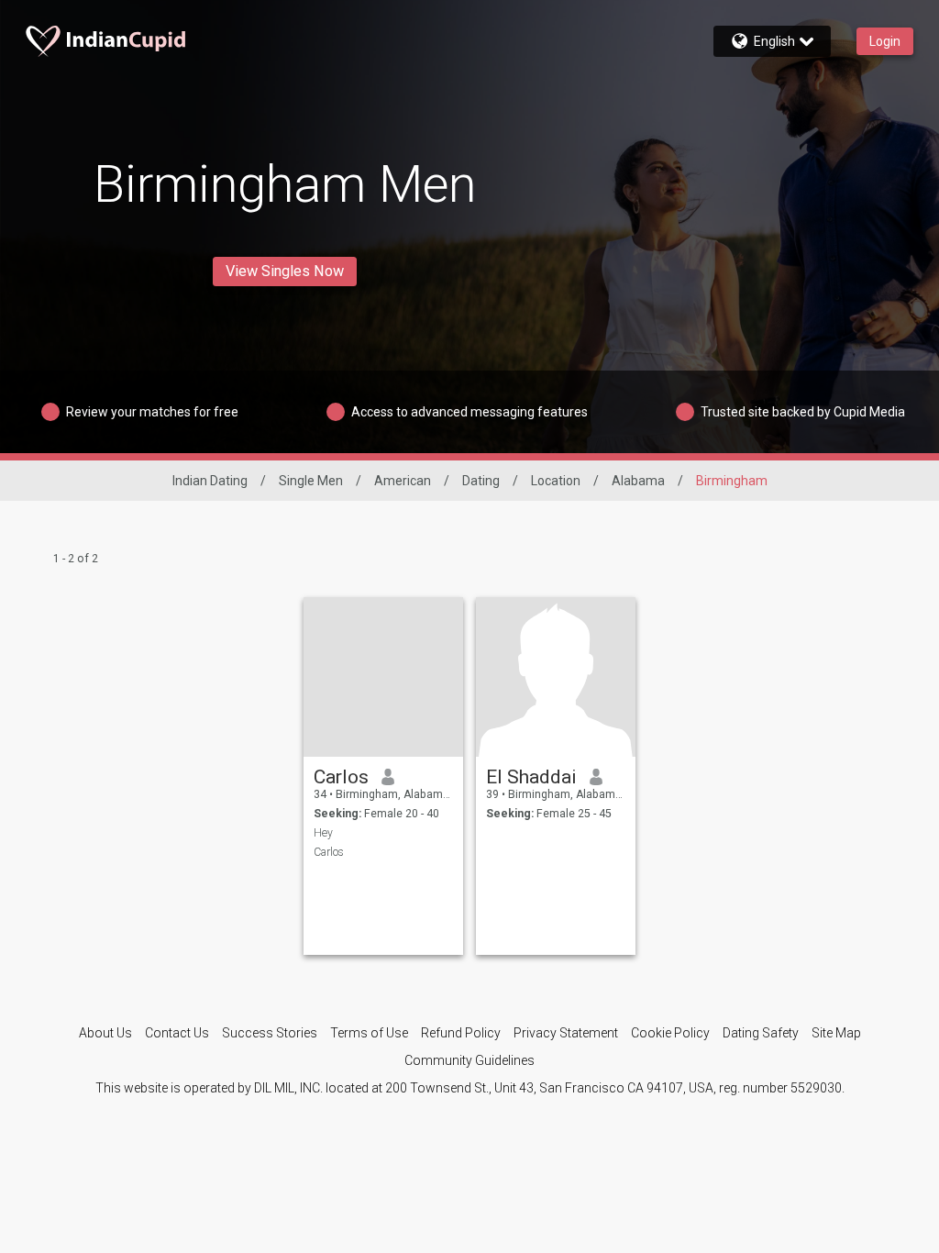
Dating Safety (761, 1033)
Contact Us (177, 1033)
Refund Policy (461, 1033)
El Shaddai (531, 777)
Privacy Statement (566, 1033)
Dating (481, 480)
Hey (323, 832)
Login (884, 41)
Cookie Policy (670, 1033)
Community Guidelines (469, 1060)
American (402, 480)
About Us (105, 1033)
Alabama (638, 480)
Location (555, 480)
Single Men (311, 480)
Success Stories (269, 1033)
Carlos (341, 777)
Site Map (836, 1033)
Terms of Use (369, 1033)
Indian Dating (210, 480)
